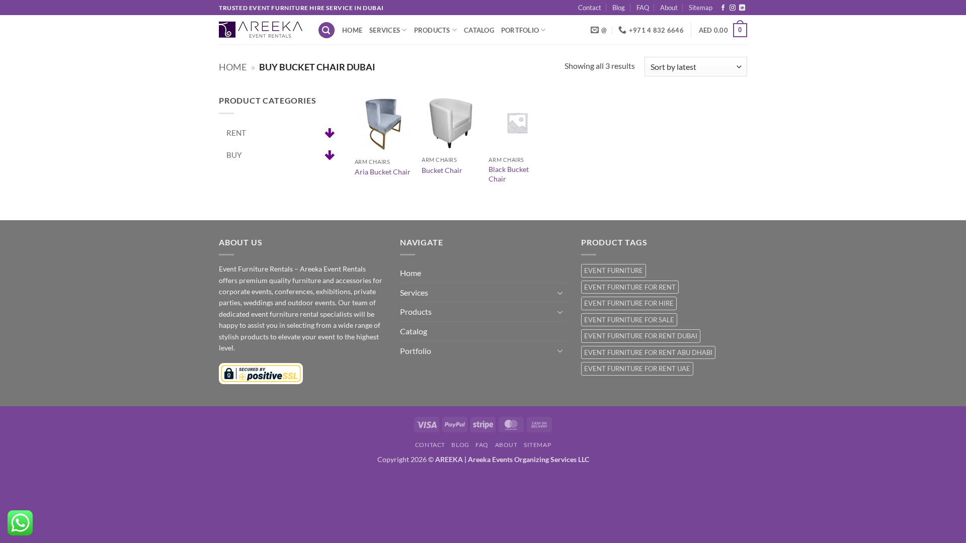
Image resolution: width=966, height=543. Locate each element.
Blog (618, 8)
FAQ (642, 8)
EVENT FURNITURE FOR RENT (630, 287)
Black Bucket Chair (509, 174)
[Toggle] (560, 293)
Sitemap (700, 8)
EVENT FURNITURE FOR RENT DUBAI (640, 336)
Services (384, 30)
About (669, 8)
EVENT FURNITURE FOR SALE (629, 320)
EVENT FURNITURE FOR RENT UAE (637, 369)
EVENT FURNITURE (613, 270)
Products (432, 30)
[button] (326, 30)
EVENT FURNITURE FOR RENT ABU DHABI (648, 352)
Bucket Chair (442, 170)
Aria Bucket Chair (383, 171)
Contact (589, 8)
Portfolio (520, 30)
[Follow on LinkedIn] (742, 8)
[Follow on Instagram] (733, 8)
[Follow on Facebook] (723, 8)
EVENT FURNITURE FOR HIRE (629, 303)
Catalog (479, 30)
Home (352, 30)
